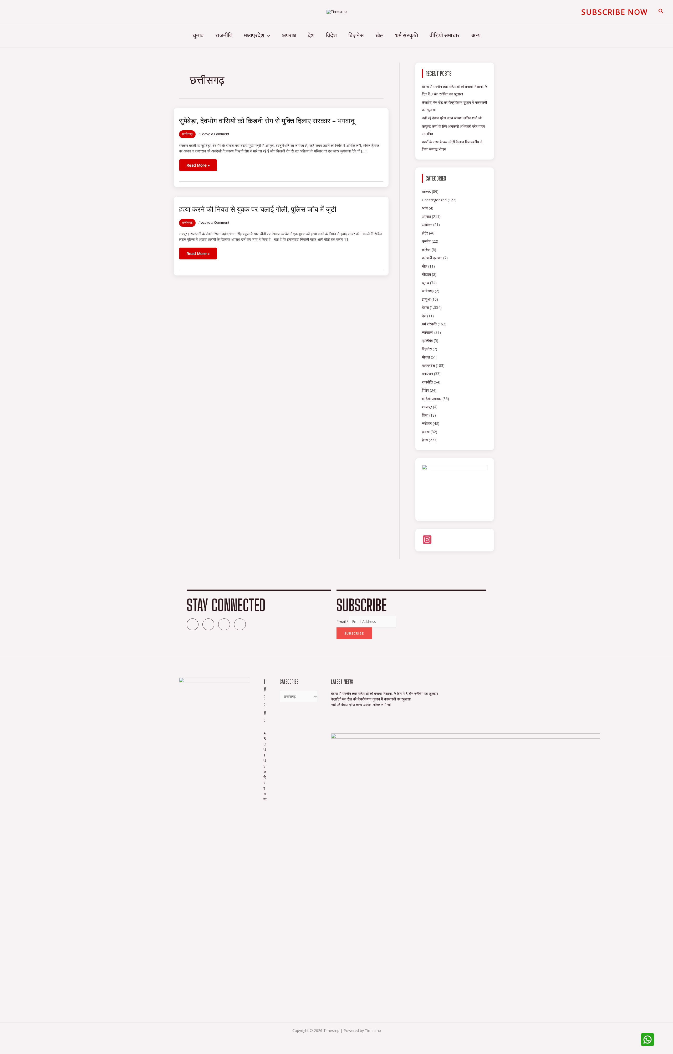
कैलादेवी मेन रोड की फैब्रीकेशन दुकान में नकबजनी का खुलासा (371, 699)
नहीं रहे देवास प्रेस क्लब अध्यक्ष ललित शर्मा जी (452, 117)
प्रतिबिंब (427, 340)
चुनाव (198, 35)
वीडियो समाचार (445, 35)
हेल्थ (425, 439)
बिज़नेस (356, 35)
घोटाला (426, 274)
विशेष (425, 390)
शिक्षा (425, 415)
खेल (379, 35)
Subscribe (354, 633)
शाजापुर (427, 406)
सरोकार (427, 423)
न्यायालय (427, 332)
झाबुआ (426, 299)
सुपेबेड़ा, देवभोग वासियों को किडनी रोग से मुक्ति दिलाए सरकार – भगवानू (266, 120)
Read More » (198, 165)
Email (342, 621)
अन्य (476, 35)
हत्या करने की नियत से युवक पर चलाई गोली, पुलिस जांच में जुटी (257, 209)
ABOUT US (264, 749)
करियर (426, 249)
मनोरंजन (427, 373)
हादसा (426, 431)
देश (311, 35)
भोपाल (426, 357)
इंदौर (425, 233)
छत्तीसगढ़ (187, 134)
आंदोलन (427, 224)
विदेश (331, 35)
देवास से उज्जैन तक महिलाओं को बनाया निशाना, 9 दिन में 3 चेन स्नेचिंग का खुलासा (385, 693)
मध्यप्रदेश (254, 35)
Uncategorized (434, 199)
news (426, 191)
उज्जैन (426, 241)
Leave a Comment (215, 133)
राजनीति (223, 35)
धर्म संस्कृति (406, 35)
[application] (267, 36)
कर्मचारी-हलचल (432, 257)
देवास (425, 307)
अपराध (289, 35)
